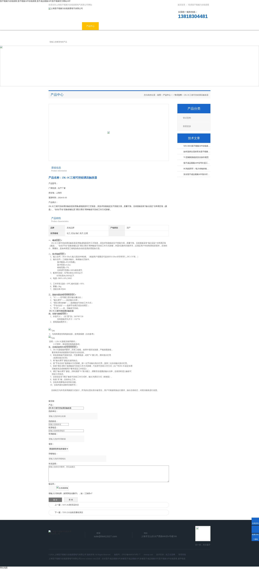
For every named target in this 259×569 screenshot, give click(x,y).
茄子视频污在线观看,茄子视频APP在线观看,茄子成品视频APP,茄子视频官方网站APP (35, 1)
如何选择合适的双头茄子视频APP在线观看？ (196, 152)
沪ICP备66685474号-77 (131, 555)
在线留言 (173, 26)
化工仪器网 (170, 555)
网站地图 (4, 568)
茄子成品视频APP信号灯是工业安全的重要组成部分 (196, 163)
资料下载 (156, 26)
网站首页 (57, 26)
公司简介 (74, 26)
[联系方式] (255, 529)
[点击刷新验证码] (62, 488)
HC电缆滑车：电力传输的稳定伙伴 (196, 169)
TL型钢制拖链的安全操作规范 (196, 157)
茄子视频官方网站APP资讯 (115, 26)
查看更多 (187, 126)
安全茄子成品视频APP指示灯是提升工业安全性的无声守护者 (196, 174)
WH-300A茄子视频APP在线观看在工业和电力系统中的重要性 (196, 146)
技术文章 (140, 26)
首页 (159, 95)
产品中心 (90, 26)
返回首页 (181, 5)
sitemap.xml (148, 555)
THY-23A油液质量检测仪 (72, 512)
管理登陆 (182, 555)
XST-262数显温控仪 (70, 505)
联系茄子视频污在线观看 (198, 5)
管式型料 (178, 95)
